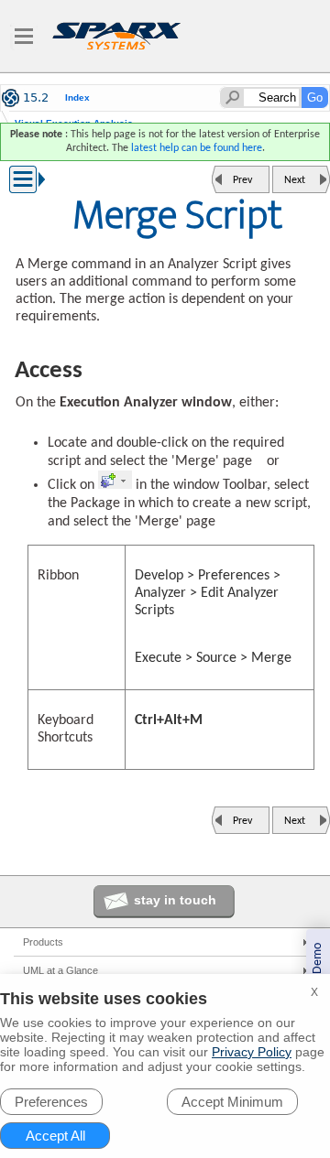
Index (77, 98)
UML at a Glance (60, 970)
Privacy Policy (252, 1051)
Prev (242, 180)
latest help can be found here (196, 148)
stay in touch (175, 900)
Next (294, 180)
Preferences (51, 1101)
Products (43, 941)
